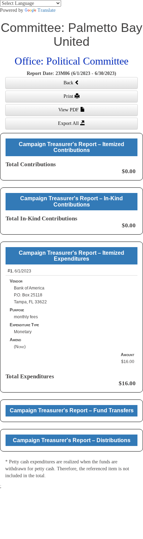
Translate (46, 10)
